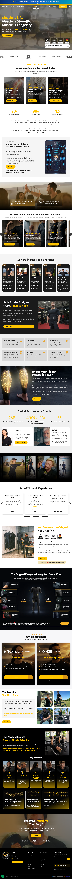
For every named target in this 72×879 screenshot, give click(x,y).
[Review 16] (36, 516)
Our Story (48, 6)
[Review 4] (25, 516)
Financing (30, 860)
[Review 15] (35, 516)
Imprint (42, 862)
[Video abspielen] (10, 437)
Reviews (42, 866)
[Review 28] (47, 516)
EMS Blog (30, 857)
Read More (58, 506)
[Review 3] (24, 516)
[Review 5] (26, 516)
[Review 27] (46, 516)
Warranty (43, 860)
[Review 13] (33, 516)
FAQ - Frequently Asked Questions (32, 865)
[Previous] (1, 234)
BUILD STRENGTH (8, 244)
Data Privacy (43, 864)
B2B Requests (30, 870)
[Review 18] (38, 516)
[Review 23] (42, 516)
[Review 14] (34, 516)
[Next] (70, 234)
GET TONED (30, 244)
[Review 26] (45, 516)
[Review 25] (44, 516)
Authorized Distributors (33, 862)
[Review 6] (27, 516)
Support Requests (17, 858)
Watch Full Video (26, 442)
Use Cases (12, 6)
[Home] (36, 8)
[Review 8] (29, 516)
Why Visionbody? (5, 6)
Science (54, 6)
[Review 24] (43, 516)
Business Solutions (20, 6)
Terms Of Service (44, 855)
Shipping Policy (44, 858)
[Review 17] (37, 516)
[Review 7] (28, 516)
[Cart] (70, 6)
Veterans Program (31, 868)
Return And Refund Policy (46, 857)
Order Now (10, 166)
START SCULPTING (53, 244)
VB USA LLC (10, 876)
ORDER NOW (63, 6)
